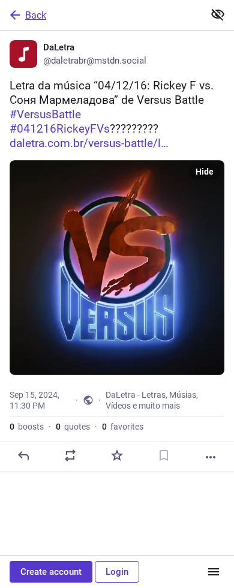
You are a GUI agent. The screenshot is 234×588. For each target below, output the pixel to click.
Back (35, 15)
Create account (51, 571)
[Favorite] (117, 455)
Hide (205, 171)
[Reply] (23, 455)
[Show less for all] (218, 14)
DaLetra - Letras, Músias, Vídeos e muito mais (152, 400)
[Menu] (213, 572)
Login (117, 571)
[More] (210, 457)
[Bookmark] (164, 455)
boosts (27, 426)
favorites (122, 426)
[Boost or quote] (70, 455)
